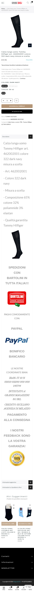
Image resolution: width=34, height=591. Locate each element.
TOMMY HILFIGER (11, 116)
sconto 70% (18, 122)
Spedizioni (13, 65)
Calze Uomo (11, 122)
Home (3, 8)
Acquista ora (17, 111)
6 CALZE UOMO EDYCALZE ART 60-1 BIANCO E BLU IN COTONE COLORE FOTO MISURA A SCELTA (24, 534)
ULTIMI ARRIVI (6, 124)
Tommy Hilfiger (27, 122)
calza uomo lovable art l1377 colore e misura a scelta (8, 532)
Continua (22, 78)
